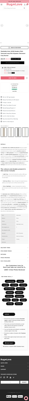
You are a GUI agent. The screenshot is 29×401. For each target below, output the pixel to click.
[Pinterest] (7, 377)
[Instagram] (4, 377)
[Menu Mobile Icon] (1, 4)
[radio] (4, 132)
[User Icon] (24, 4)
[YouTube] (10, 377)
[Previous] (2, 25)
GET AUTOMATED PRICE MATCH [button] (12, 62)
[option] (14, 25)
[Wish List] (26, 78)
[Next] (27, 25)
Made (17, 392)
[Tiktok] (13, 377)
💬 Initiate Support (9, 343)
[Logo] (14, 4)
